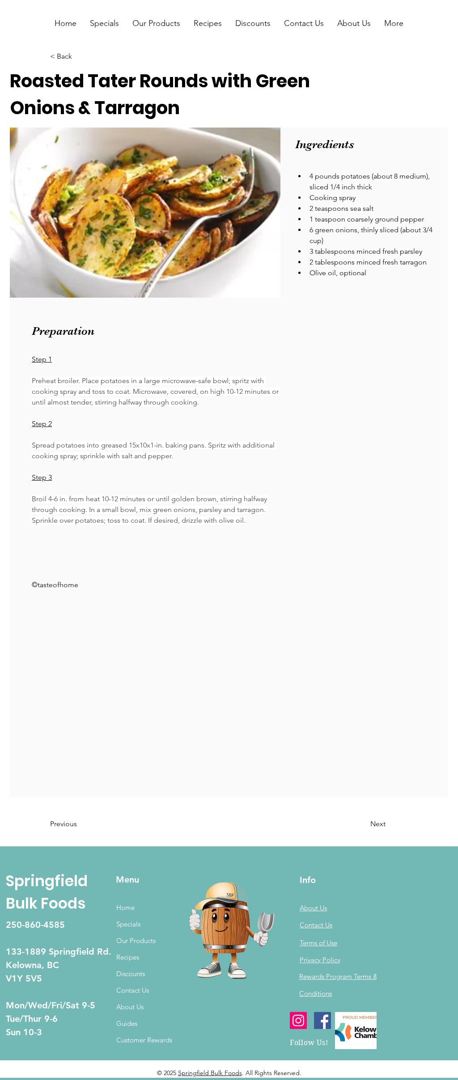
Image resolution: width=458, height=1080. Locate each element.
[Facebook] (322, 1020)
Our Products (136, 940)
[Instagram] (298, 1020)
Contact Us (132, 990)
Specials (128, 924)
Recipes (127, 957)
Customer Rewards (144, 1040)
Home (125, 907)
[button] (104, 23)
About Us (130, 1007)
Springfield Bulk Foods (210, 1073)
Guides (126, 1023)
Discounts (130, 973)
